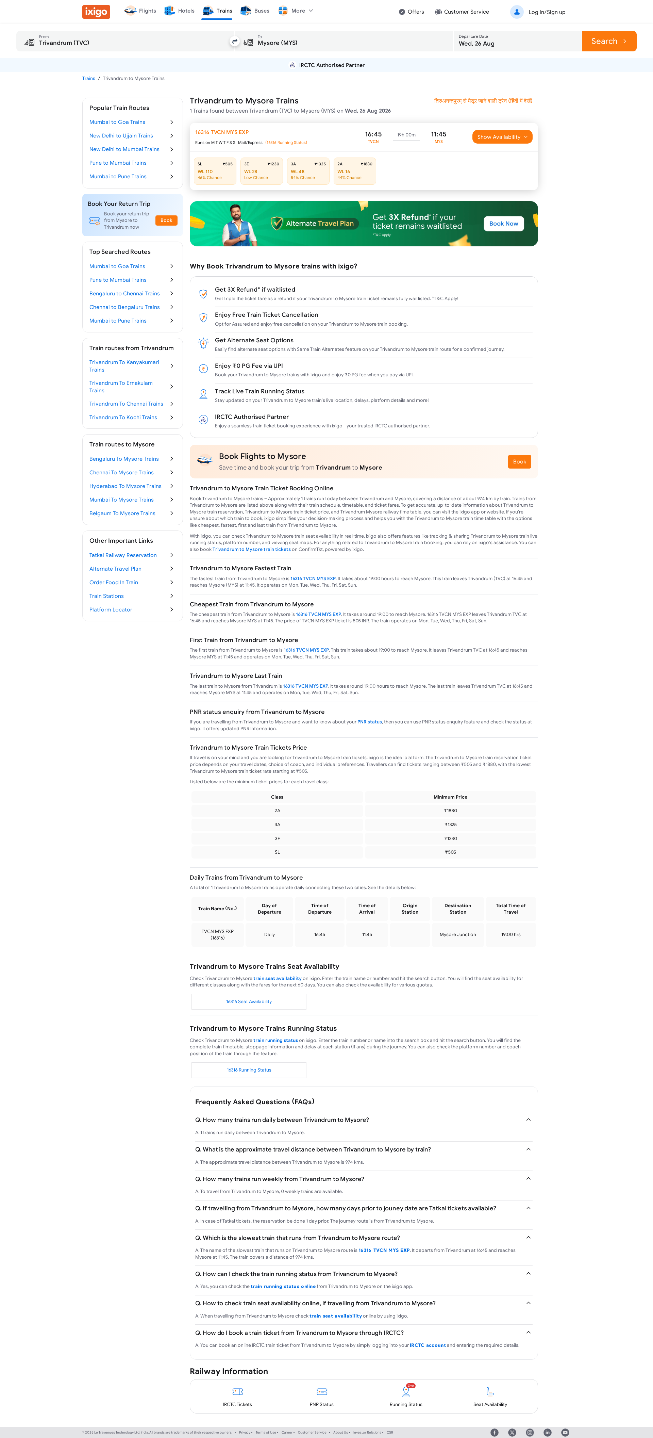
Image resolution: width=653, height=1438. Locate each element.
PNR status (369, 721)
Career (287, 1432)
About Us (340, 1432)
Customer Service (312, 1432)
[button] (537, 12)
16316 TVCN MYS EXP (313, 578)
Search (604, 41)
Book (519, 461)
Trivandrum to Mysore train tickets (252, 549)
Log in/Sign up (547, 12)
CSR (390, 1432)
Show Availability (499, 137)
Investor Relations (367, 1432)
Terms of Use (266, 1432)
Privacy (244, 1432)
